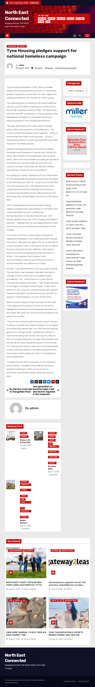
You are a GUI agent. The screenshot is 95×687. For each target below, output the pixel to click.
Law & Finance (24, 502)
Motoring (70, 19)
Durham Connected (25, 490)
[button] (80, 35)
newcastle (61, 19)
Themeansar (12, 682)
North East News (53, 452)
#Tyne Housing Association (65, 68)
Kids (10, 600)
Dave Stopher (29, 589)
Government (12, 46)
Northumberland (53, 457)
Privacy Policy (83, 681)
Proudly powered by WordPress (18, 680)
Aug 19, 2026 (25, 445)
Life (50, 444)
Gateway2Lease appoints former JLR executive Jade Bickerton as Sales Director (76, 208)
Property (22, 46)
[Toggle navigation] (75, 35)
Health (17, 600)
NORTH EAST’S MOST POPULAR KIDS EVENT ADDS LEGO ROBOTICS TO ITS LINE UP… (76, 188)
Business (51, 19)
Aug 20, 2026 (57, 639)
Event (48, 22)
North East (42, 19)
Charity (51, 437)
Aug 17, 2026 (53, 471)
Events (23, 433)
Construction (25, 485)
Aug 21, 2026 (15, 589)
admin (21, 65)
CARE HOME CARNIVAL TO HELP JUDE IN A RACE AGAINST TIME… (76, 225)
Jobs (22, 499)
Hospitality (29, 550)
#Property (48, 68)
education (80, 19)
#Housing (38, 68)
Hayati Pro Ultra (70, 681)
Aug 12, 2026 (25, 525)
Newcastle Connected (53, 447)
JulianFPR (52, 475)
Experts (51, 440)
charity (41, 22)
